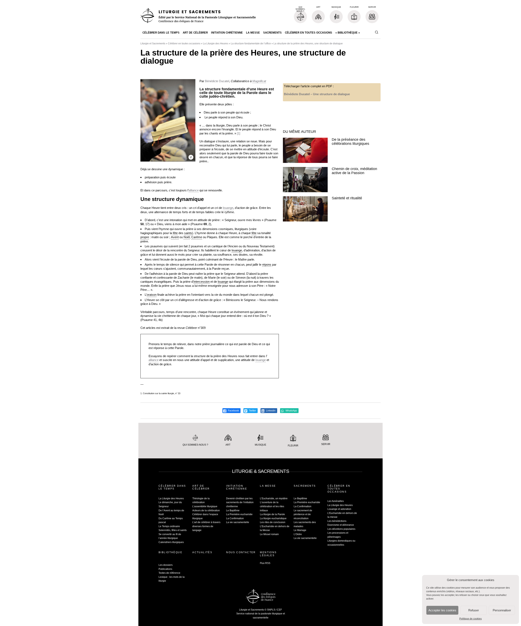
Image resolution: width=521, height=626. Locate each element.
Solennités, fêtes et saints (173, 530)
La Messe (253, 32)
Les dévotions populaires (341, 529)
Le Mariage (300, 530)
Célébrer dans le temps (161, 32)
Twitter (252, 410)
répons (266, 264)
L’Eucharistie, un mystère (274, 498)
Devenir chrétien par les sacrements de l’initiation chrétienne (240, 502)
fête (175, 233)
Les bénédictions (336, 521)
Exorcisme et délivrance (340, 524)
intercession (202, 281)
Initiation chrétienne (227, 32)
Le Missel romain (269, 534)
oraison (152, 294)
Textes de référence (169, 572)
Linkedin (270, 410)
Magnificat (259, 81)
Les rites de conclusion (272, 522)
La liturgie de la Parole (272, 514)
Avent (175, 237)
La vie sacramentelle (237, 522)
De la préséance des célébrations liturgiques (350, 141)
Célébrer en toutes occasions (308, 32)
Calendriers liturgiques (171, 542)
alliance (194, 190)
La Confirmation (235, 518)
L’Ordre (298, 534)
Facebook (233, 410)
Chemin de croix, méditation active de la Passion (354, 171)
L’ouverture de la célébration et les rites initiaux (272, 506)
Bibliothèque (170, 552)
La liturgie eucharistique (273, 518)
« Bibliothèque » (347, 32)
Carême (196, 237)
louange (228, 207)
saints (188, 233)
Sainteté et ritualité (347, 198)
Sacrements (272, 32)
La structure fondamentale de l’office (251, 43)
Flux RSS (265, 563)
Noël (187, 237)
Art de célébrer (195, 32)
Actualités (202, 552)
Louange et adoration (339, 509)
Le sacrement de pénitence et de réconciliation (303, 514)
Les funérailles (335, 501)
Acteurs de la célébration (206, 510)
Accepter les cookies (442, 610)
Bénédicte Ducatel (217, 81)
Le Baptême (233, 510)
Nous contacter (241, 552)
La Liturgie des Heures (215, 43)
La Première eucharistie (239, 514)
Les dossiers (166, 565)
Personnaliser (502, 610)
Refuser (473, 610)
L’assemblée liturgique (204, 506)
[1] (238, 133)
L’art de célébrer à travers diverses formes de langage (206, 526)
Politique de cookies (470, 618)
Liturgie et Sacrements (152, 43)
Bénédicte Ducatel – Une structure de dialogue (317, 94)
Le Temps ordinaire (169, 526)
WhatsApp (291, 410)
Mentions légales (268, 554)
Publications (165, 569)
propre (144, 237)
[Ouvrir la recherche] (376, 32)
